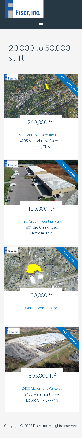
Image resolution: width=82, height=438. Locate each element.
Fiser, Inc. (41, 9)
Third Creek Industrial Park (41, 221)
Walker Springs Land (41, 308)
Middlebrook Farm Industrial (41, 135)
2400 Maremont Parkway (42, 388)
